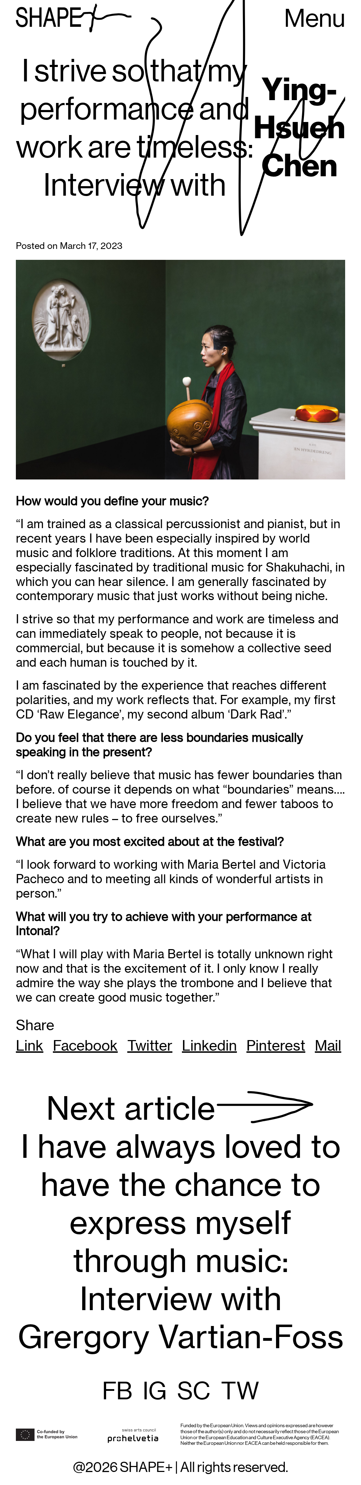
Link (29, 1045)
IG (155, 1392)
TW (240, 1392)
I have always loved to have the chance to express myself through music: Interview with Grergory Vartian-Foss (181, 1222)
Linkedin (209, 1045)
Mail (328, 1045)
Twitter (149, 1045)
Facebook (85, 1045)
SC (193, 1392)
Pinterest (275, 1045)
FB (117, 1392)
